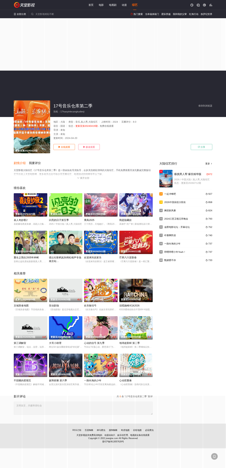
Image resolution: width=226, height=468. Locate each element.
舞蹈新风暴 (170, 210)
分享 (201, 147)
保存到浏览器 (205, 105)
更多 (208, 163)
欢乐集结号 (90, 305)
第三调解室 (20, 343)
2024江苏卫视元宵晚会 (176, 218)
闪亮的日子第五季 (59, 220)
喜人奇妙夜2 (20, 220)
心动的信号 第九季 (94, 343)
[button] (21, 163)
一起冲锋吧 (170, 194)
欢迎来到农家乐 (92, 257)
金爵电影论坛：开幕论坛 (177, 227)
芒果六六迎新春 (128, 257)
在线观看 (64, 147)
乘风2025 (89, 220)
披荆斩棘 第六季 (58, 380)
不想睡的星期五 (22, 380)
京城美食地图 (21, 305)
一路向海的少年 (92, 380)
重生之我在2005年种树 (26, 257)
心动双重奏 (125, 380)
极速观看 (89, 147)
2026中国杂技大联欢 (175, 202)
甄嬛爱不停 (170, 260)
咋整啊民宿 (170, 235)
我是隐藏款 (125, 220)
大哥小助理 (55, 343)
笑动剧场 (54, 305)
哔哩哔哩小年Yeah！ (175, 252)
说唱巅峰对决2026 (129, 305)
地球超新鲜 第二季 (129, 343)
